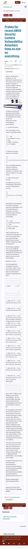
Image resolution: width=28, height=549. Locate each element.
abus (18, 497)
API (15, 539)
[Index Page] (5, 2)
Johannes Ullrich (10, 68)
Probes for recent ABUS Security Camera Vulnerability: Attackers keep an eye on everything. (14, 41)
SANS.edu (19, 489)
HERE (7, 19)
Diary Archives (9, 534)
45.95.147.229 (14, 250)
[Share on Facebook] (15, 61)
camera (15, 497)
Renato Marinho (17, 11)
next (11, 15)
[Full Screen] (11, 61)
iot (11, 497)
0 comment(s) (9, 71)
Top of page (23, 526)
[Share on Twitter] (20, 61)
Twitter (8, 491)
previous (6, 15)
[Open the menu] (25, 7)
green (11, 7)
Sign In (17, 2)
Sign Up (24, 2)
